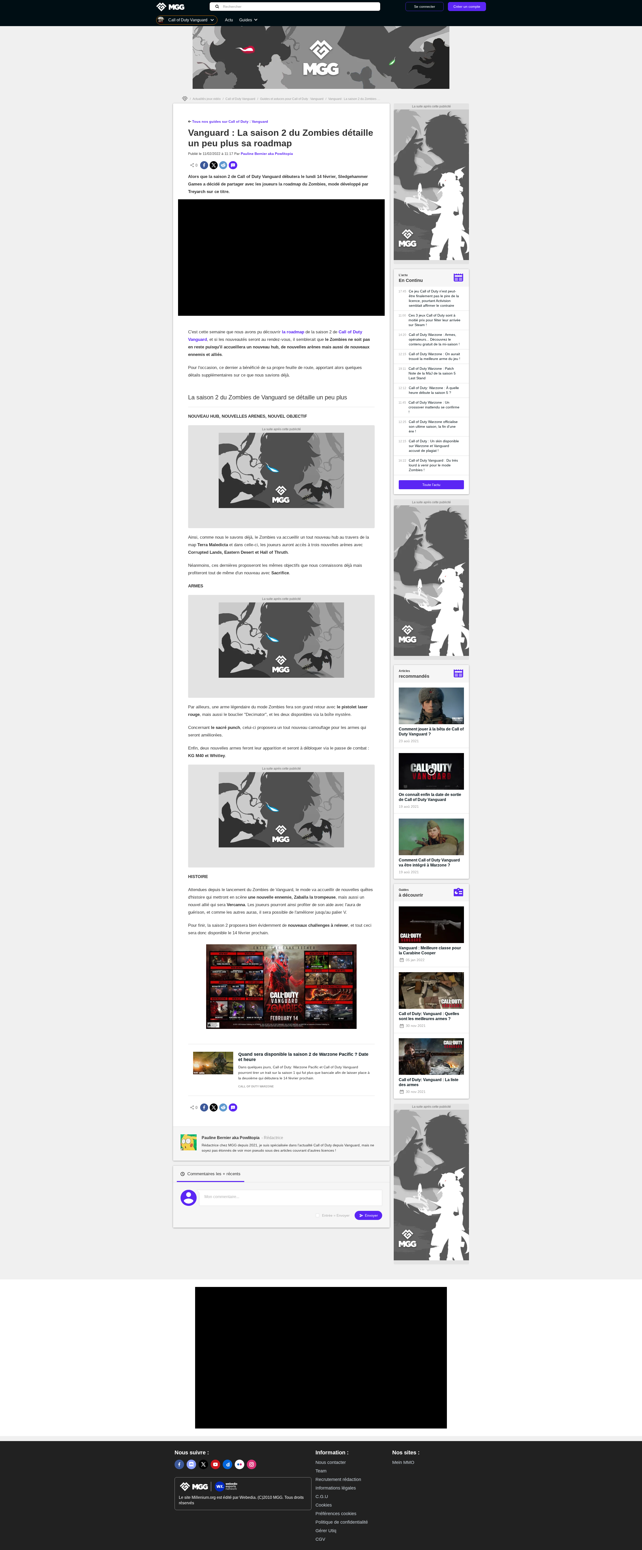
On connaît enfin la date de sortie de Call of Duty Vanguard (430, 797)
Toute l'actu (431, 485)
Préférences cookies (335, 1513)
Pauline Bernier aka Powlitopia (267, 154)
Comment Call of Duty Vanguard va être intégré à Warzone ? (429, 862)
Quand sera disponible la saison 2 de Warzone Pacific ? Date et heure (303, 1057)
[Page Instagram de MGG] (251, 1464)
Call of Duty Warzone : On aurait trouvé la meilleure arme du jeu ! (434, 356)
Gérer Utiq (325, 1530)
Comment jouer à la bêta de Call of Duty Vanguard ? (431, 731)
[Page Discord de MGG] (191, 1464)
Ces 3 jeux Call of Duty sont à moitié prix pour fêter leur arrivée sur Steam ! (434, 320)
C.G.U (321, 1496)
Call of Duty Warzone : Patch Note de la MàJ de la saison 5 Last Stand (432, 373)
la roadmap (293, 332)
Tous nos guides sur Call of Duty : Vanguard (229, 121)
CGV (320, 1539)
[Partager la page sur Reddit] (223, 165)
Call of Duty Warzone (256, 1086)
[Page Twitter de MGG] (203, 1464)
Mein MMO (403, 1462)
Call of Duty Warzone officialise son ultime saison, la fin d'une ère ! (433, 426)
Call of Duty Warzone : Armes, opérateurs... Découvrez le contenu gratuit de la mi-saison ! (434, 339)
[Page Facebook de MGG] (179, 1464)
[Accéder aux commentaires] (233, 165)
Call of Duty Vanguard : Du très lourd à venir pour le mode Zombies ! (433, 465)
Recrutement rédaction (338, 1479)
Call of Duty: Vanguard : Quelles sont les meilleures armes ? (429, 1016)
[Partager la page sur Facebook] (204, 165)
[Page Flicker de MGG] (239, 1464)
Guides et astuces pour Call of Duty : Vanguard (292, 99)
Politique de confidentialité (341, 1522)
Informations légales (335, 1488)
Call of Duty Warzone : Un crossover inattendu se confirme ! (434, 407)
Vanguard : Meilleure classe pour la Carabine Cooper (430, 950)
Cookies (323, 1505)
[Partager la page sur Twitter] (214, 165)
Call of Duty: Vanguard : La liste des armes (428, 1082)
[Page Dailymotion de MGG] (227, 1464)
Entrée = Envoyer (336, 1215)
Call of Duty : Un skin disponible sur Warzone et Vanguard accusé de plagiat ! (434, 446)
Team (321, 1470)
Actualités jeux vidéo (207, 99)
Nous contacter (330, 1462)
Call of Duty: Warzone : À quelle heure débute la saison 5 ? (434, 390)
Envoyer (371, 1215)
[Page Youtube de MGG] (215, 1464)
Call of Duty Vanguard (240, 99)
